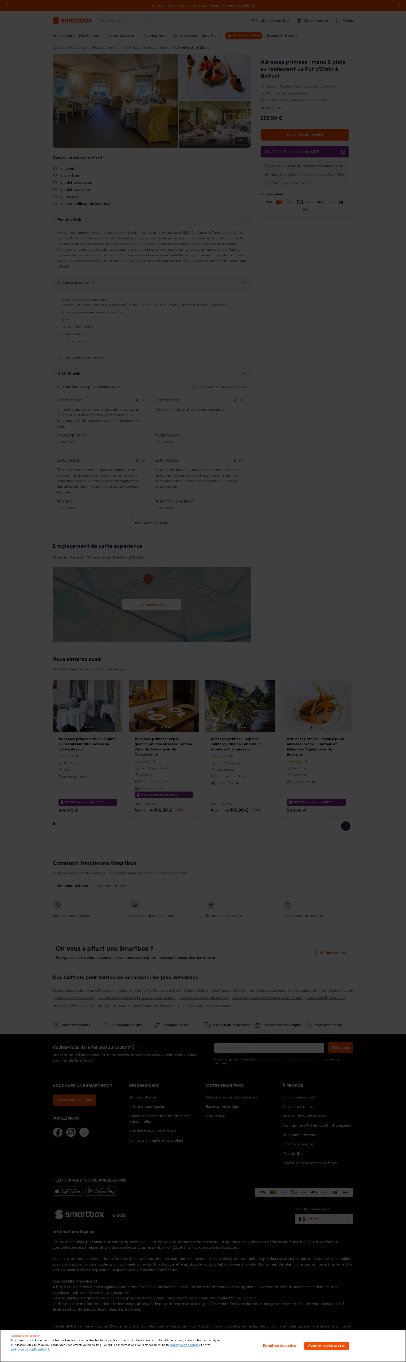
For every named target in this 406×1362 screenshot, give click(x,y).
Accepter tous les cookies (326, 1346)
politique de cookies (184, 1345)
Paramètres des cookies (279, 1346)
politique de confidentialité (30, 1349)
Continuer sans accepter (25, 1335)
